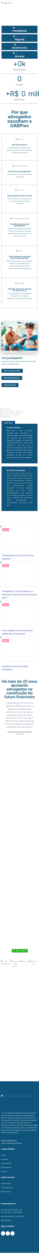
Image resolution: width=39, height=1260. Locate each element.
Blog (5, 530)
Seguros (19, 39)
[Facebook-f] (3, 1233)
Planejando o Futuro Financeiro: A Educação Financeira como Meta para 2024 (19, 594)
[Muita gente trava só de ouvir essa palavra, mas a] (19, 808)
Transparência (6, 1163)
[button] (3, 727)
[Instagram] (8, 1233)
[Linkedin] (12, 1233)
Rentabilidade (6, 1167)
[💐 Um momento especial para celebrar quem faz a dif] (19, 926)
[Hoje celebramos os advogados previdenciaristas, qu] (19, 851)
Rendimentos (19, 47)
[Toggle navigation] (36, 3)
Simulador (4, 1159)
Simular (19, 56)
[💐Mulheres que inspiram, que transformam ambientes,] (19, 884)
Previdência (19, 31)
